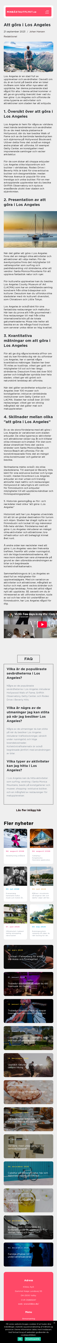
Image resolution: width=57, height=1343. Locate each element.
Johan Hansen (37, 31)
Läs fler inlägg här (28, 810)
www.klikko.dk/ (31, 1304)
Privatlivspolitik (32, 1339)
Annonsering (28, 1318)
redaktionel (10, 36)
